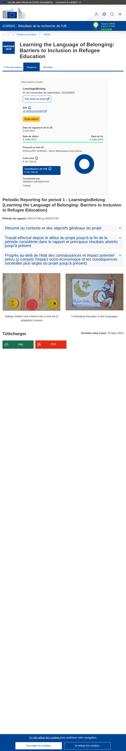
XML (20, 344)
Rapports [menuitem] (31, 67)
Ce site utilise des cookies (44, 737)
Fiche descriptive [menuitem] (13, 67)
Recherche (112, 14)
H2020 (46, 34)
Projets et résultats (26, 34)
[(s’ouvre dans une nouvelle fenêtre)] (13, 12)
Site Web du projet (35, 99)
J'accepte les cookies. (38, 745)
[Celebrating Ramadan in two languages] (94, 292)
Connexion (96, 14)
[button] (104, 14)
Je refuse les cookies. (87, 745)
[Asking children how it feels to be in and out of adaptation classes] (31, 292)
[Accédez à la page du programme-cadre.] (8, 48)
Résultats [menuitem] (48, 67)
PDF (53, 344)
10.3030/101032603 (33, 111)
